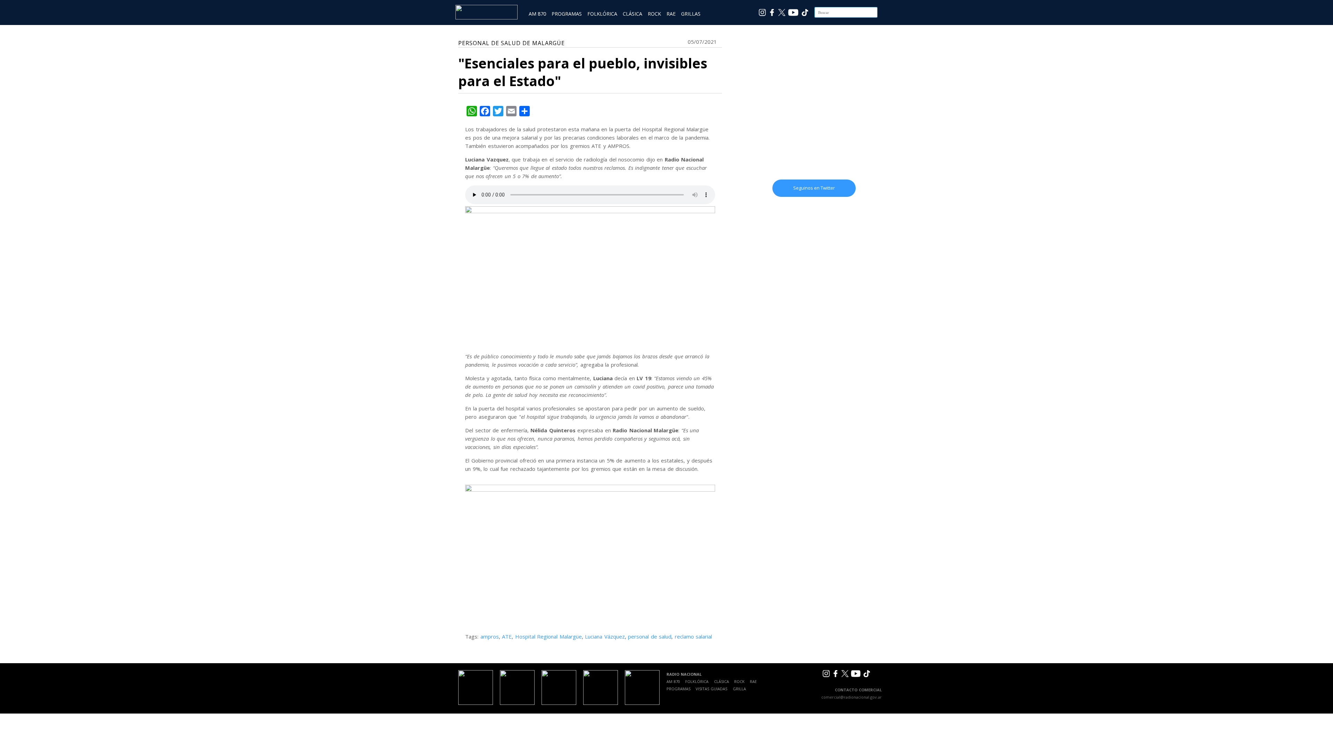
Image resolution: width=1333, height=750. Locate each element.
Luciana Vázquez (605, 636)
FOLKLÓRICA (602, 13)
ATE (507, 636)
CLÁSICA (632, 13)
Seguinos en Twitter (814, 188)
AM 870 (537, 13)
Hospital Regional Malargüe (548, 636)
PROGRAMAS (567, 13)
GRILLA (739, 688)
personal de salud (649, 636)
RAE (671, 13)
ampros (489, 636)
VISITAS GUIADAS (711, 688)
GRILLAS (691, 13)
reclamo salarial (693, 636)
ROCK (654, 13)
